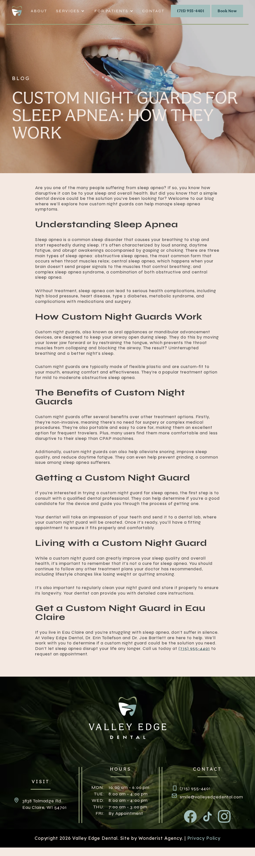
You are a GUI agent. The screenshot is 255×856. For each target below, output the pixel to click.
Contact (153, 10)
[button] (70, 11)
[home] (19, 11)
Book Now (227, 10)
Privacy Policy (204, 838)
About (39, 10)
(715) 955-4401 (190, 10)
